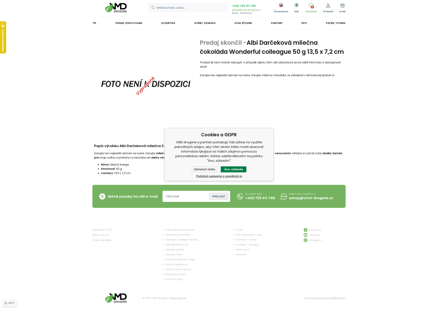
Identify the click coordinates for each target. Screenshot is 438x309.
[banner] (115, 9)
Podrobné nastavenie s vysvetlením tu (219, 176)
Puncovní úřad (174, 279)
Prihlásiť (218, 196)
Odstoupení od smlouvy (179, 229)
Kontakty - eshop (246, 239)
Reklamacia (243, 249)
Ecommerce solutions (317, 298)
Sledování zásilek (175, 274)
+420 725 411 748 (244, 6)
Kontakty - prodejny (248, 244)
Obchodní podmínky (177, 234)
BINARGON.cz (338, 298)
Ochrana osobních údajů (180, 259)
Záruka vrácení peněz (178, 269)
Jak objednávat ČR (176, 244)
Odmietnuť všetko (204, 169)
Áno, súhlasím (233, 169)
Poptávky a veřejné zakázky (181, 239)
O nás (239, 229)
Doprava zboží (173, 254)
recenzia (241, 254)
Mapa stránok (178, 298)
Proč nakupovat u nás (249, 234)
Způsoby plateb (174, 249)
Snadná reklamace (176, 264)
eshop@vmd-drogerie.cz (246, 9)
